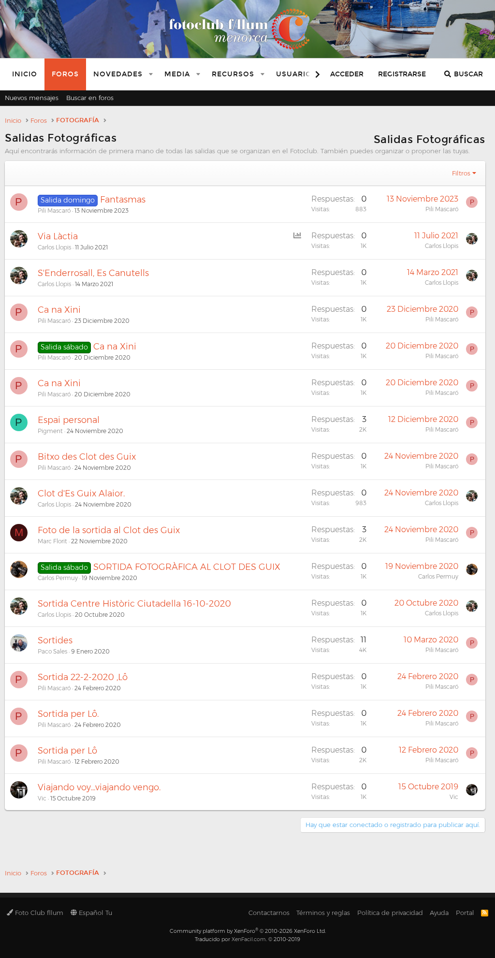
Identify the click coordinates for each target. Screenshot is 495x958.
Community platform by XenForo (248, 931)
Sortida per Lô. (68, 714)
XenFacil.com (249, 939)
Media (177, 74)
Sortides (55, 640)
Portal (465, 912)
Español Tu (94, 912)
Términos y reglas (323, 912)
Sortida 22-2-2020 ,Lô (83, 677)
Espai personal (69, 420)
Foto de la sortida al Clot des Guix (109, 530)
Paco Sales (52, 651)
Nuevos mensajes (31, 98)
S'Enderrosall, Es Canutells (93, 273)
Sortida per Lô (67, 750)
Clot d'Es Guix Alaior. (81, 493)
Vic (42, 798)
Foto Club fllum (38, 912)
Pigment (50, 431)
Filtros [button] (461, 173)
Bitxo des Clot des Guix (87, 456)
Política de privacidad (390, 912)
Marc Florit (52, 541)
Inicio (24, 74)
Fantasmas (123, 199)
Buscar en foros (90, 98)
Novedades (118, 74)
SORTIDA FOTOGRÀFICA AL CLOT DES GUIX (186, 567)
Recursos (233, 74)
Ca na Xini (59, 310)
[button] (151, 74)
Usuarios (296, 74)
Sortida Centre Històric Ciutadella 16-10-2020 (134, 603)
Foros (65, 74)
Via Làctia (58, 236)
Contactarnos (269, 912)
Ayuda (439, 912)
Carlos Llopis (54, 247)
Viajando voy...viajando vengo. (99, 787)
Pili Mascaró (54, 210)
